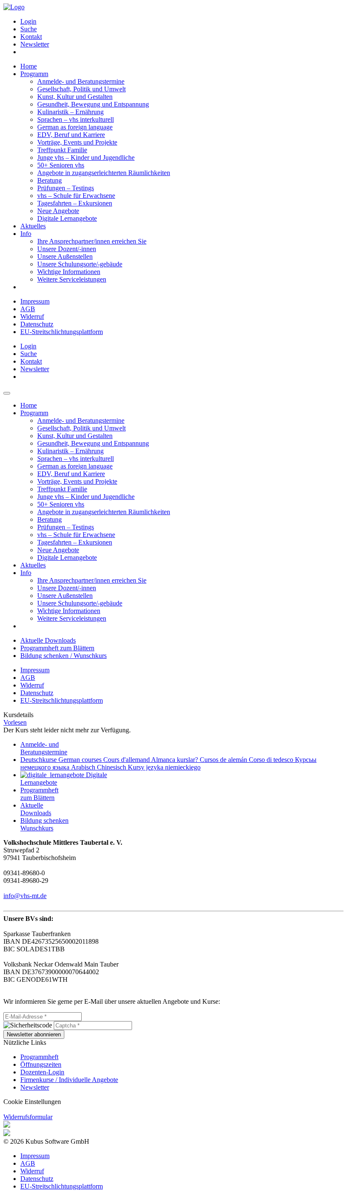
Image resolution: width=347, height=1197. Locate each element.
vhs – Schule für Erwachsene (76, 195)
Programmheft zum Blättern (57, 648)
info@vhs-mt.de (25, 895)
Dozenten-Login (42, 1072)
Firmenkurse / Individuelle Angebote (69, 1079)
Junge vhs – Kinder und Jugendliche (86, 157)
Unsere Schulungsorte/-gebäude (79, 264)
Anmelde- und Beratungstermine (80, 81)
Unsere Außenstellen (65, 256)
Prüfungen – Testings (65, 188)
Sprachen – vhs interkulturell (75, 119)
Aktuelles (33, 226)
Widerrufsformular (27, 1116)
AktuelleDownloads (35, 809)
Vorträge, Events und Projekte (77, 142)
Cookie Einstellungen (32, 1101)
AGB (27, 308)
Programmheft (39, 1056)
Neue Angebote (58, 210)
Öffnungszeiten (40, 1064)
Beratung (49, 180)
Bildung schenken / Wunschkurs (63, 655)
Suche (28, 29)
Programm (34, 73)
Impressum (35, 301)
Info (25, 233)
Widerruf (32, 316)
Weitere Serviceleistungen (71, 279)
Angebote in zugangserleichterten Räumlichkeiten (103, 172)
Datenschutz (36, 324)
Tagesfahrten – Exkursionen (74, 203)
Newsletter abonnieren (34, 1034)
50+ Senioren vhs (60, 165)
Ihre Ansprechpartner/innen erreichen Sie (91, 241)
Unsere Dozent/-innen (66, 248)
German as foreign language (75, 127)
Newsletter (34, 44)
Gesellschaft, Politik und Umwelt (81, 89)
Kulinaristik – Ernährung (70, 111)
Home (28, 66)
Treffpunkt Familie (62, 149)
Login (28, 21)
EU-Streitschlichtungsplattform (61, 331)
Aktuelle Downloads (48, 640)
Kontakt (31, 36)
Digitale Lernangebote (67, 218)
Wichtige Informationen (68, 271)
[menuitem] (182, 21)
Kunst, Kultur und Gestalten (75, 96)
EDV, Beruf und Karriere (71, 134)
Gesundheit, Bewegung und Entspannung (93, 104)
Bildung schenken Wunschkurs (44, 824)
